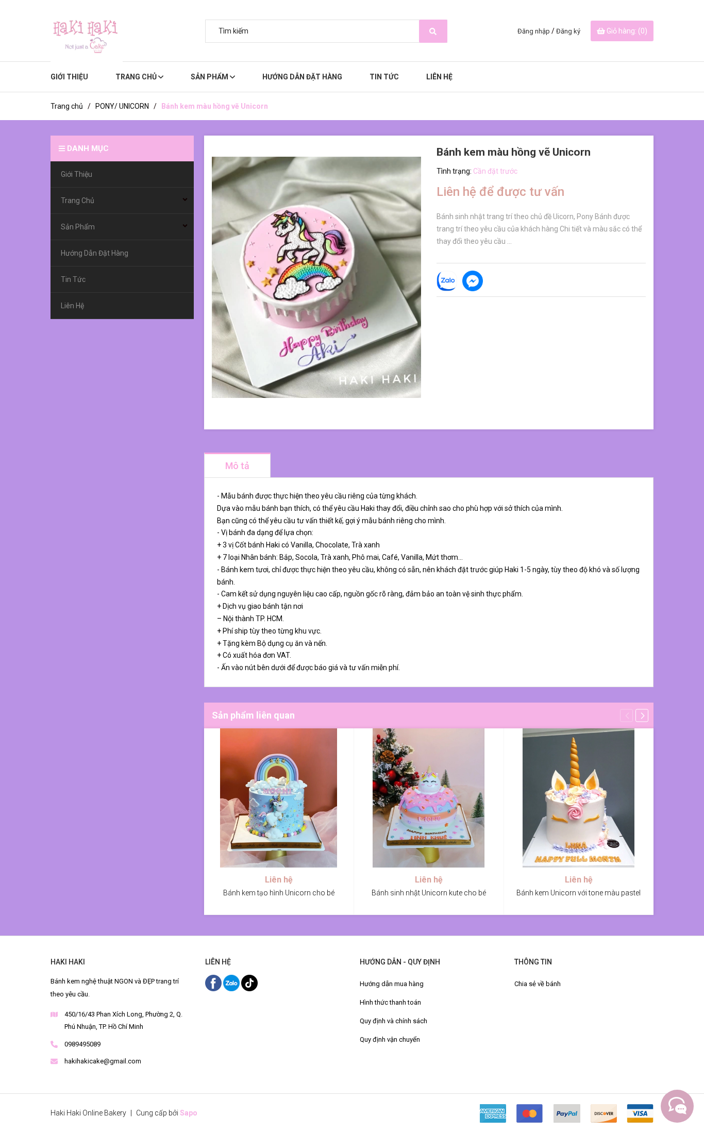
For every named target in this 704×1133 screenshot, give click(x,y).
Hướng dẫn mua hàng (392, 984)
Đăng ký (568, 31)
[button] (641, 715)
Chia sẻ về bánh (537, 984)
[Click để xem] (316, 277)
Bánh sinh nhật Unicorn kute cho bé (429, 893)
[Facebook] (214, 982)
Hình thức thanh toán (390, 1002)
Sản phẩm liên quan (253, 715)
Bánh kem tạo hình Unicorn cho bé (278, 893)
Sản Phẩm (210, 77)
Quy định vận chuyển (390, 1039)
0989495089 (82, 1044)
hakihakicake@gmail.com (102, 1061)
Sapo (188, 1113)
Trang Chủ (136, 77)
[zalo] (232, 982)
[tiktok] (249, 982)
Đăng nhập (533, 31)
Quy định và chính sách (393, 1021)
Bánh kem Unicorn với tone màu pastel (578, 893)
